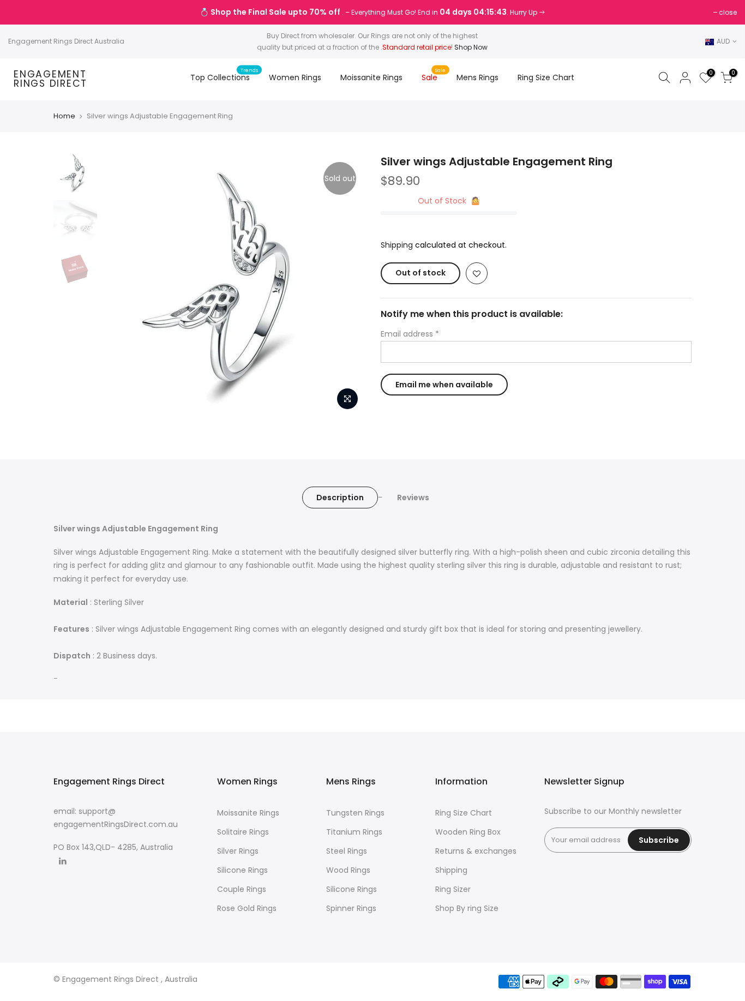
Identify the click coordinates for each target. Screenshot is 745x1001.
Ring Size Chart (546, 77)
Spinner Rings (351, 908)
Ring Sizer (453, 889)
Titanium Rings (354, 831)
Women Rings (295, 77)
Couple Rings (241, 889)
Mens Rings (477, 77)
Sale (434, 75)
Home (64, 116)
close (23, 12)
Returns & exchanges (475, 851)
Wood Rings (348, 870)
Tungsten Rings (355, 812)
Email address (410, 333)
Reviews (413, 497)
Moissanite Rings (371, 77)
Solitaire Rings (243, 831)
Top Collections (224, 75)
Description (340, 497)
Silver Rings (238, 851)
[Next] (345, 284)
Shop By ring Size (466, 908)
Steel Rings (346, 851)
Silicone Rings (242, 870)
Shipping (397, 244)
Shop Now (471, 47)
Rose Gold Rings (247, 908)
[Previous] (121, 284)
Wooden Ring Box (468, 831)
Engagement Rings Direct (50, 79)
